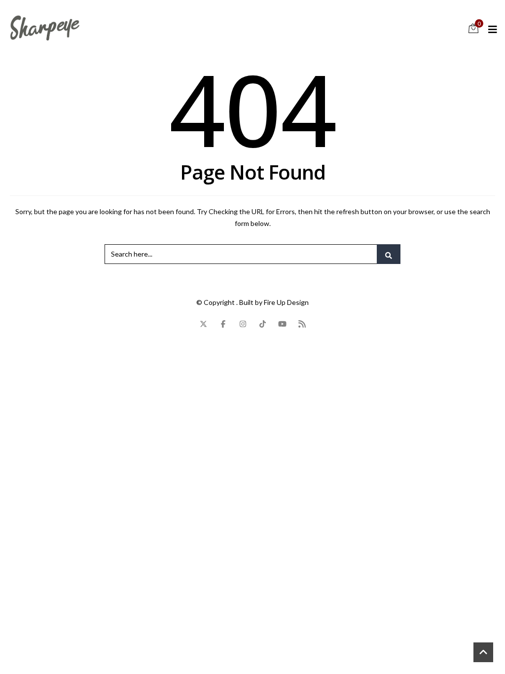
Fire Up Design (286, 302)
